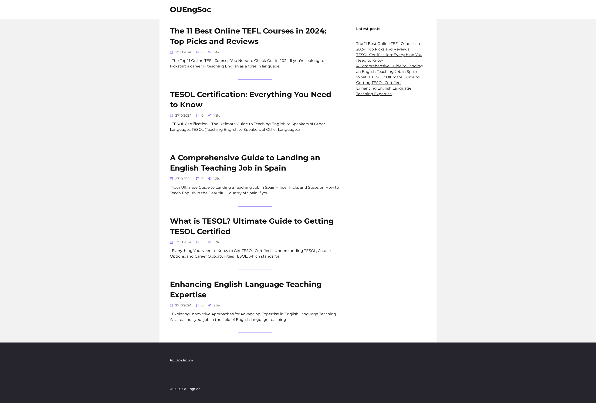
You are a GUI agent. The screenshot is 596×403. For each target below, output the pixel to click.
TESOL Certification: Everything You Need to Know (250, 99)
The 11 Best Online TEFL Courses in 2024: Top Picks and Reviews (248, 36)
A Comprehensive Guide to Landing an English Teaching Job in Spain (245, 163)
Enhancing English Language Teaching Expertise (246, 289)
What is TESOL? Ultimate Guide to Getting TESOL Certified (252, 226)
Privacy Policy (181, 360)
